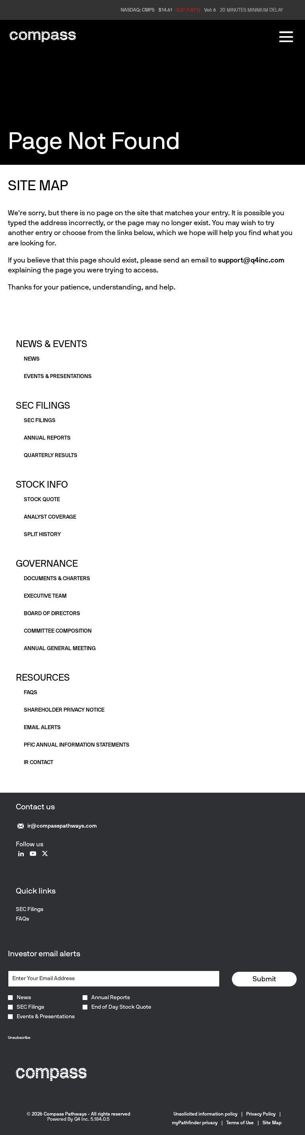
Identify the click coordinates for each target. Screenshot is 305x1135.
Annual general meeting (60, 648)
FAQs (30, 692)
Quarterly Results (50, 455)
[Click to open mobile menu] (286, 36)
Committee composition (58, 630)
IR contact (38, 762)
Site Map (272, 1122)
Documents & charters (57, 578)
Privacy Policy (261, 1114)
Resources (43, 677)
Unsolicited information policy (205, 1114)
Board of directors (52, 613)
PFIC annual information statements (76, 744)
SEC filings (40, 420)
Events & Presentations (46, 1016)
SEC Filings (43, 405)
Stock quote (42, 499)
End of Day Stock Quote (121, 1007)
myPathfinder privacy (195, 1122)
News (32, 358)
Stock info (42, 484)
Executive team (45, 596)
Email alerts (42, 727)
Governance (47, 563)
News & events (51, 343)
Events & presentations (58, 376)
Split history (42, 534)
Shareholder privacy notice (64, 709)
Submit (264, 979)
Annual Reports (110, 997)
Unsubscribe (19, 1037)
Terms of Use (240, 1122)
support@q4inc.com (251, 260)
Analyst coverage (50, 516)
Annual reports (47, 437)
